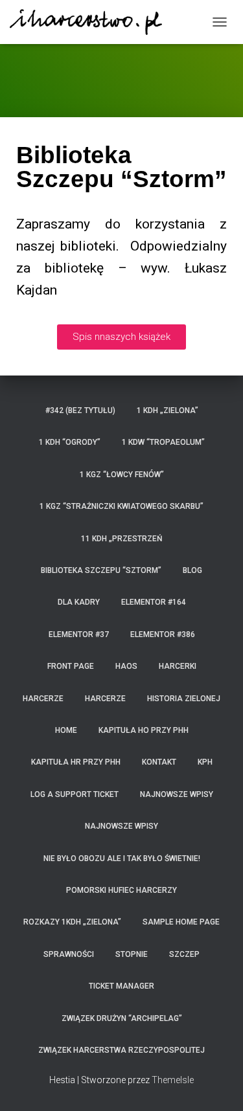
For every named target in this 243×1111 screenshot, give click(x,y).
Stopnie (131, 954)
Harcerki (177, 666)
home (66, 730)
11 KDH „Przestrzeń (122, 538)
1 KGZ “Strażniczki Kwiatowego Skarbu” (121, 506)
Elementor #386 (162, 634)
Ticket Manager (121, 986)
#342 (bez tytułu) (80, 410)
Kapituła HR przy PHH (76, 762)
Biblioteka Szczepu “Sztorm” (101, 570)
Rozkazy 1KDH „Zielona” (72, 921)
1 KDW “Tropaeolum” (163, 442)
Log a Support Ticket (74, 794)
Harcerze (43, 698)
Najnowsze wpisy (176, 794)
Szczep (184, 954)
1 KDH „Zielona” (167, 410)
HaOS (126, 666)
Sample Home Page (181, 921)
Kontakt (159, 762)
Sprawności (68, 954)
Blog (192, 570)
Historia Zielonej (183, 698)
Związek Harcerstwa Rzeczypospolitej (121, 1050)
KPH (205, 762)
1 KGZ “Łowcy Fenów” (122, 474)
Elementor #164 (153, 602)
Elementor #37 (79, 634)
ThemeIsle (173, 1080)
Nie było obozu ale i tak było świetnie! (121, 858)
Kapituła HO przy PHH (143, 730)
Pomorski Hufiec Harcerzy (121, 890)
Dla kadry (79, 602)
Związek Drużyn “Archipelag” (122, 1018)
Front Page (70, 666)
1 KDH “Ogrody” (69, 442)
